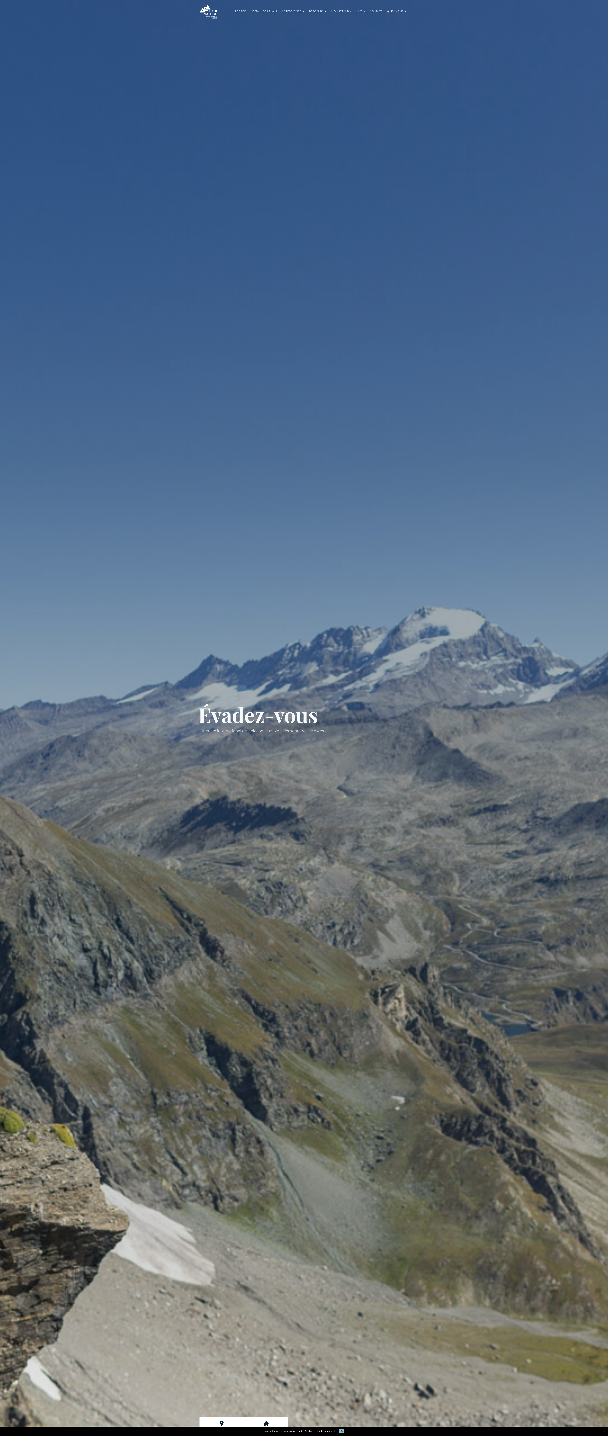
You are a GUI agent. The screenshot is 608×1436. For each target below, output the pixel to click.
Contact (376, 11)
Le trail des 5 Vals (264, 11)
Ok (341, 1431)
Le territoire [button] (292, 11)
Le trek (240, 11)
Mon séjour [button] (340, 11)
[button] (396, 11)
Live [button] (360, 11)
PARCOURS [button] (316, 11)
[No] (604, 1431)
